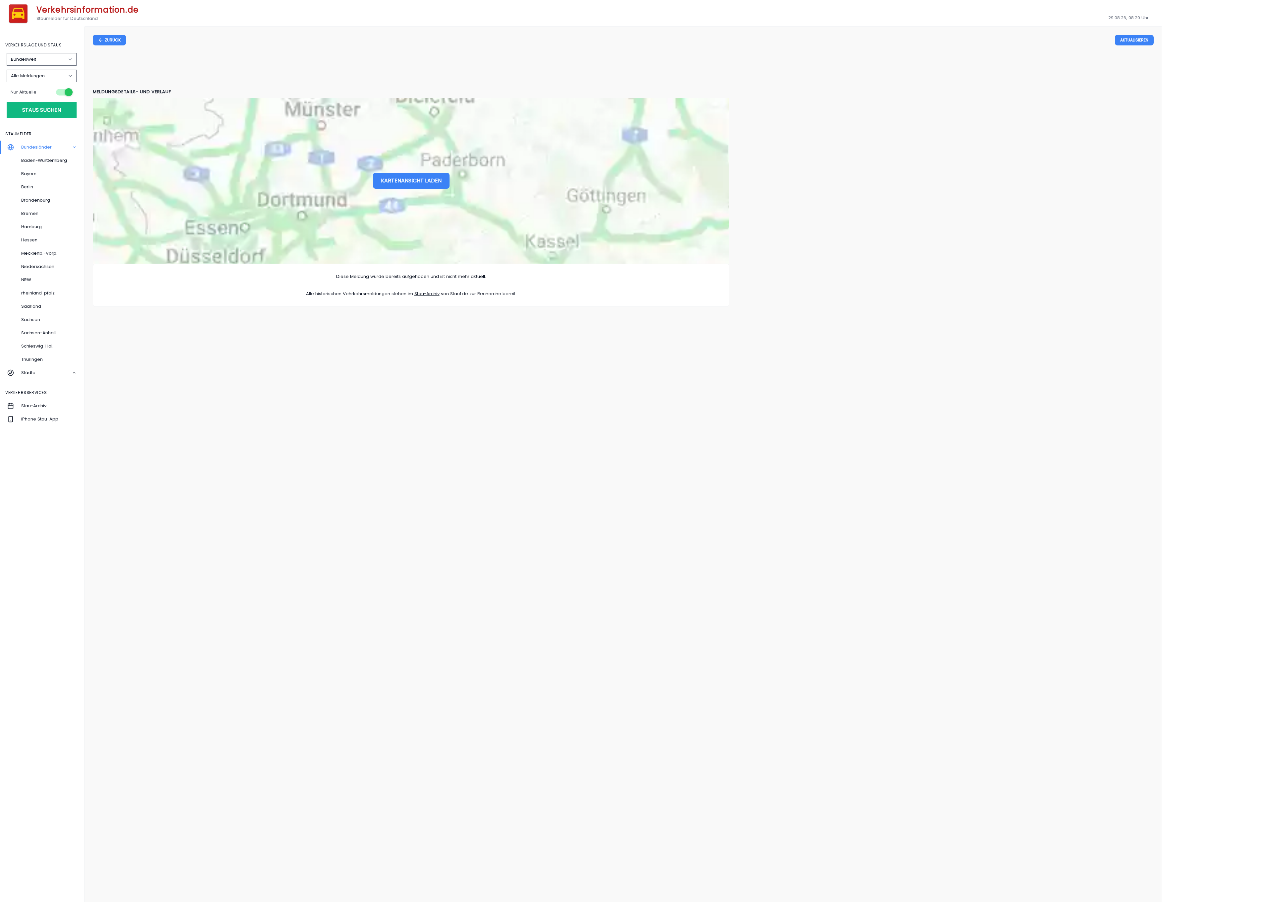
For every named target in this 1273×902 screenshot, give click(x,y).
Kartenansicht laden (411, 180)
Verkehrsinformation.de (87, 9)
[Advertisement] (623, 68)
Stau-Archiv (427, 293)
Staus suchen (41, 110)
